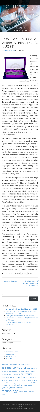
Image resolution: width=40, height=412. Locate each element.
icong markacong (9, 50)
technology (10, 391)
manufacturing (26, 380)
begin (22, 364)
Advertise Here (11, 356)
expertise (5, 377)
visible (30, 273)
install (3, 380)
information (32, 377)
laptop (18, 380)
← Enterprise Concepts (9, 281)
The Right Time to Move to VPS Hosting (20, 316)
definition (21, 371)
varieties (21, 391)
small (14, 385)
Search (4, 295)
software (20, 385)
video (26, 391)
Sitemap (9, 358)
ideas (24, 377)
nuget (11, 273)
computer (19, 367)
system (5, 387)
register (33, 383)
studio (24, 273)
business (7, 367)
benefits (27, 364)
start (25, 385)
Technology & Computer (20, 11)
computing (5, 371)
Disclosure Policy (12, 352)
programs (27, 383)
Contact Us (10, 354)
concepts (13, 371)
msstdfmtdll (5, 383)
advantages (5, 364)
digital (33, 371)
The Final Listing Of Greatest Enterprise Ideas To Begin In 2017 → (29, 283)
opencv (17, 273)
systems (12, 387)
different (27, 371)
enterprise (26, 374)
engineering (16, 374)
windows (31, 391)
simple (10, 385)
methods (34, 380)
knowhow (10, 380)
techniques (19, 387)
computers (32, 368)
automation (15, 364)
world (3, 394)
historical (17, 377)
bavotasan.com (29, 408)
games (12, 377)
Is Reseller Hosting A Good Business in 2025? (22, 309)
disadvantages (6, 374)
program (21, 383)
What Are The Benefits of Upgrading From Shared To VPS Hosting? (21, 312)
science (4, 385)
